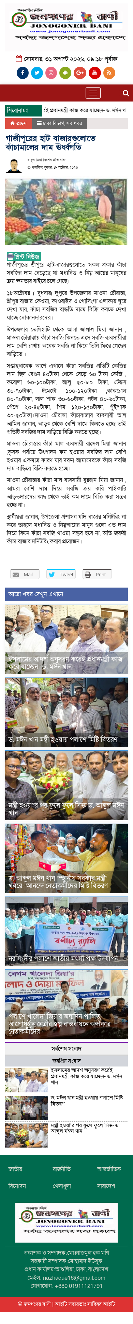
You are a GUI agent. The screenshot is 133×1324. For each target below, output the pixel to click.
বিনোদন (17, 1186)
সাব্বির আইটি (101, 1304)
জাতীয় (15, 1169)
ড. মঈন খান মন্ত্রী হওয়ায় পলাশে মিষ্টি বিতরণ (63, 739)
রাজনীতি (62, 1169)
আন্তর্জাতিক (109, 1169)
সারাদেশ (106, 1186)
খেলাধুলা (62, 1186)
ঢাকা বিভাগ (53, 123)
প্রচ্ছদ (21, 123)
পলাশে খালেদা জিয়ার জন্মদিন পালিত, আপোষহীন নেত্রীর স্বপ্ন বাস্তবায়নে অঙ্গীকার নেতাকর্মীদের (59, 1024)
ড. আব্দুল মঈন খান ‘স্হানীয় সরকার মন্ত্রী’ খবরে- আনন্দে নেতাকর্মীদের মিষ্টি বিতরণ (58, 882)
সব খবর (74, 123)
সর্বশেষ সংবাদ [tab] (66, 1049)
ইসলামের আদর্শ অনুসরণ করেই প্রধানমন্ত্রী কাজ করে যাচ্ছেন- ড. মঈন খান (65, 663)
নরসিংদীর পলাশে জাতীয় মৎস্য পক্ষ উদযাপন (63, 958)
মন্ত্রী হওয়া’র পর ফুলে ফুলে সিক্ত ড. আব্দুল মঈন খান (66, 809)
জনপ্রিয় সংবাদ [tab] (67, 1061)
